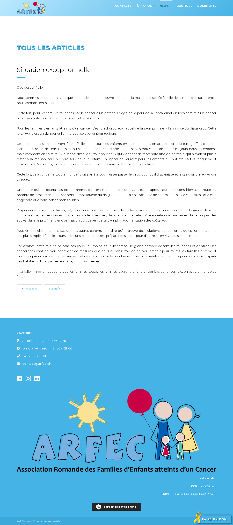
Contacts (123, 5)
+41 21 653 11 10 (34, 356)
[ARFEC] (31, 8)
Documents (206, 5)
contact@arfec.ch (36, 364)
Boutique (184, 5)
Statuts (56, 521)
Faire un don (214, 519)
